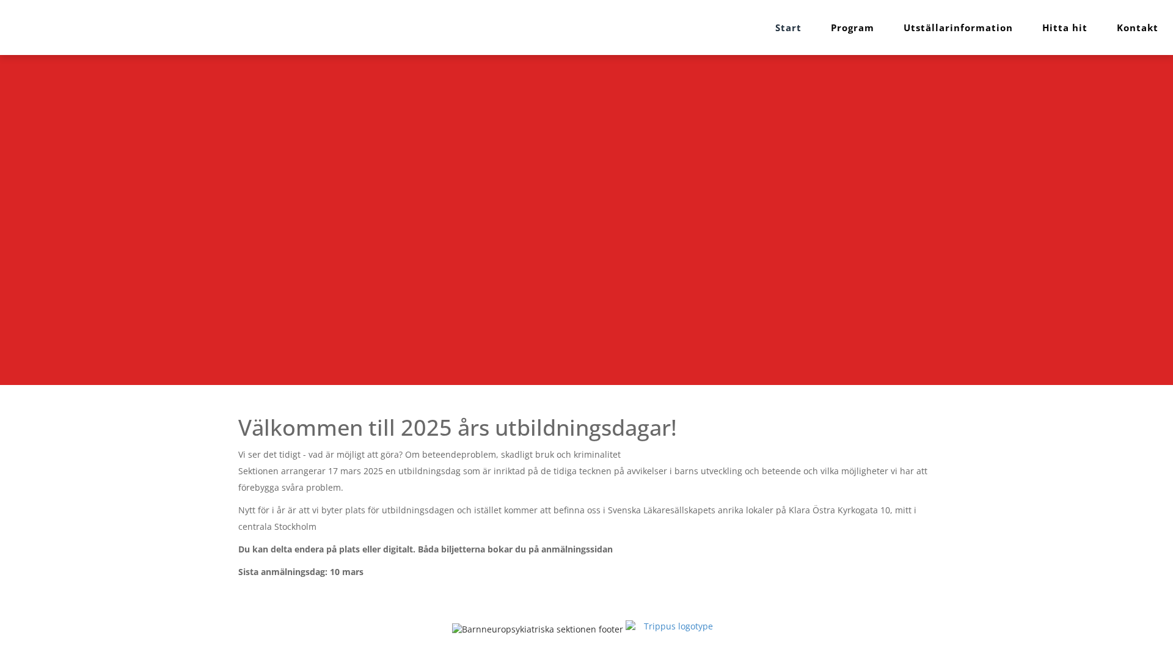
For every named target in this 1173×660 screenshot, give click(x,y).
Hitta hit (1064, 27)
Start (788, 27)
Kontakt (1137, 27)
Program (852, 27)
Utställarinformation (958, 27)
